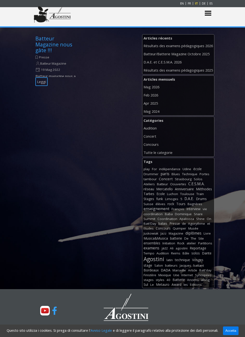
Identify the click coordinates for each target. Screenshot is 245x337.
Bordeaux (151, 270)
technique (182, 260)
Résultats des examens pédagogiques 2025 (178, 70)
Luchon (172, 194)
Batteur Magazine (53, 63)
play (147, 169)
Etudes (149, 228)
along (205, 280)
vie (205, 209)
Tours (180, 204)
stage (148, 265)
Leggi (41, 81)
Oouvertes (178, 184)
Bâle (186, 253)
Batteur (162, 184)
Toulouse (187, 194)
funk (159, 199)
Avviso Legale (101, 330)
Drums (201, 199)
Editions (196, 284)
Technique (189, 174)
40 (168, 280)
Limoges (171, 199)
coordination (153, 214)
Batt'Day (150, 223)
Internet (187, 275)
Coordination (167, 219)
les (186, 284)
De (186, 238)
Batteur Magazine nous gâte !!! (53, 44)
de (184, 223)
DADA (165, 270)
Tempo (149, 253)
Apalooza (186, 219)
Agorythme (196, 223)
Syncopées (203, 275)
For (154, 169)
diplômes (193, 233)
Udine (187, 169)
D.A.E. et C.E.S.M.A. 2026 (163, 62)
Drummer (151, 174)
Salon (158, 265)
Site (201, 238)
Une (176, 275)
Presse (44, 57)
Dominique (183, 214)
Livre (207, 233)
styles (160, 280)
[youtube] (45, 310)
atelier (191, 243)
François (178, 209)
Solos (198, 179)
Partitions (205, 243)
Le (152, 284)
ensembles (152, 243)
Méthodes (204, 189)
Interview (193, 209)
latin (170, 260)
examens (151, 248)
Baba (169, 214)
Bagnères (195, 204)
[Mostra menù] (208, 13)
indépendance (169, 169)
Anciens (193, 280)
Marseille (179, 270)
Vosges (197, 260)
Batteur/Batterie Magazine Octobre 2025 (177, 53)
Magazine (176, 233)
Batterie (179, 279)
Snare (198, 214)
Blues (176, 174)
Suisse (148, 204)
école (197, 169)
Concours (151, 144)
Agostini (154, 259)
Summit (149, 219)
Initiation (168, 243)
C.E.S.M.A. (196, 183)
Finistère (150, 275)
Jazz (164, 233)
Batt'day (205, 270)
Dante (207, 253)
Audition (150, 128)
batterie (176, 238)
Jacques (185, 265)
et (208, 223)
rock (170, 204)
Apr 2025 (151, 103)
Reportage (198, 248)
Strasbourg (183, 179)
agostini (182, 248)
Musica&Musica (156, 238)
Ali (171, 248)
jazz (164, 248)
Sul (146, 284)
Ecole (160, 193)
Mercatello (164, 189)
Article (192, 270)
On (209, 219)
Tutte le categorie (158, 152)
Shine (200, 219)
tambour (150, 179)
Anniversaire (184, 189)
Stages (149, 199)
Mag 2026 (151, 86)
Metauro (162, 284)
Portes (204, 174)
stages (149, 280)
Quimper (179, 228)
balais (162, 223)
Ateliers (149, 184)
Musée (193, 228)
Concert (150, 136)
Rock (180, 243)
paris (165, 173)
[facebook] (54, 310)
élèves (160, 204)
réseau (149, 189)
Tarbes (149, 193)
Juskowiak (151, 233)
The (193, 238)
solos (195, 253)
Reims (175, 253)
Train (200, 194)
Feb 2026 (151, 95)
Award (176, 284)
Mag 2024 (151, 111)
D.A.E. (189, 198)
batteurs (171, 265)
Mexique (164, 275)
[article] (57, 60)
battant (198, 265)
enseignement (156, 208)
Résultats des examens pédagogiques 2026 (178, 45)
